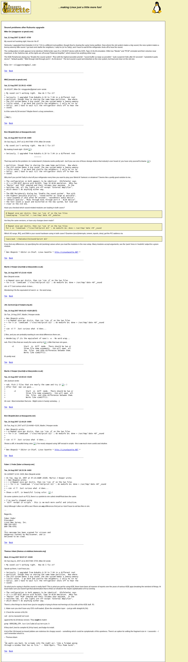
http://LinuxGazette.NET (66, 252)
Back (11, 71)
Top (5, 71)
